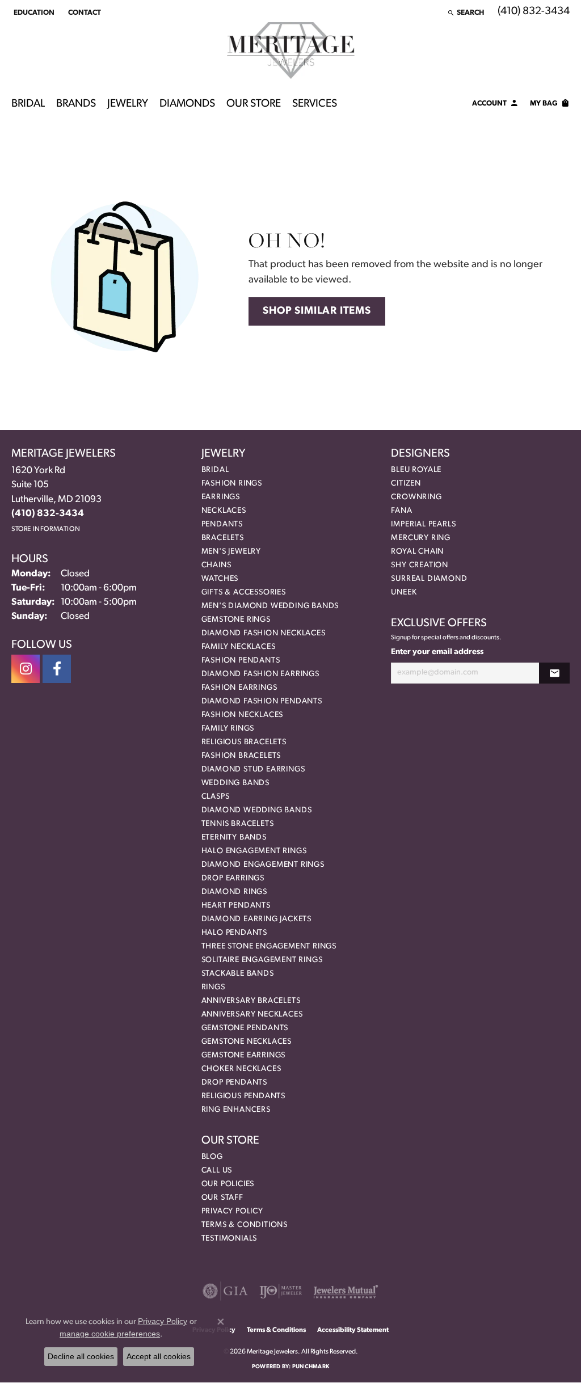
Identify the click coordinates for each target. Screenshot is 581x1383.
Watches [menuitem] (220, 579)
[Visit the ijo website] (280, 1291)
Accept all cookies (159, 1356)
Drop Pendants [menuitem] (234, 1082)
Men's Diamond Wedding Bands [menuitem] (270, 606)
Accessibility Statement (353, 1330)
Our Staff (222, 1198)
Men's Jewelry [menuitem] (231, 551)
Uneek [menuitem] (403, 592)
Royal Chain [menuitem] (417, 551)
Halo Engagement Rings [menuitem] (254, 851)
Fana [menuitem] (401, 511)
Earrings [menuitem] (220, 497)
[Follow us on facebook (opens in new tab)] (57, 669)
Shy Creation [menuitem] (419, 565)
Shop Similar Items (317, 311)
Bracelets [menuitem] (222, 538)
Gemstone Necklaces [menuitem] (246, 1042)
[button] (32, 12)
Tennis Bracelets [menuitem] (237, 824)
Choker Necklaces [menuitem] (241, 1069)
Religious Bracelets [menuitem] (244, 742)
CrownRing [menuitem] (416, 497)
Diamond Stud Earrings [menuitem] (253, 769)
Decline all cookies (81, 1356)
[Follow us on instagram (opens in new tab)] (25, 669)
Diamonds (187, 104)
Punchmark (310, 1367)
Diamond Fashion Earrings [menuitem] (260, 674)
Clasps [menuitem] (215, 796)
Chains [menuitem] (216, 565)
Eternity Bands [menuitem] (234, 837)
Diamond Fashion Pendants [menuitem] (261, 701)
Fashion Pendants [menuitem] (240, 660)
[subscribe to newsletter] (554, 673)
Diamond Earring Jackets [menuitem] (256, 919)
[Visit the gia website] (225, 1291)
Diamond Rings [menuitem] (234, 892)
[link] (83, 12)
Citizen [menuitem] (406, 483)
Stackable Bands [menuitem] (237, 973)
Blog (212, 1157)
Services (314, 104)
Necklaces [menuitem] (223, 511)
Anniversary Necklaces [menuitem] (252, 1014)
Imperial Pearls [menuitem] (423, 524)
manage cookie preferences (110, 1333)
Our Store (253, 104)
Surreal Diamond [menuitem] (429, 579)
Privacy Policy (232, 1211)
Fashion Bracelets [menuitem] (241, 756)
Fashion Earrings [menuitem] (239, 688)
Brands (76, 104)
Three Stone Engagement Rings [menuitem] (268, 946)
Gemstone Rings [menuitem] (236, 619)
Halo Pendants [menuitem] (234, 933)
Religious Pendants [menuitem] (243, 1096)
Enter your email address (437, 652)
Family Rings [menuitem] (228, 728)
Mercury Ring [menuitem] (421, 538)
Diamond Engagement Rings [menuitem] (263, 865)
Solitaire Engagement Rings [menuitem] (262, 960)
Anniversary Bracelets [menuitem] (251, 1001)
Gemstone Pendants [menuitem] (245, 1028)
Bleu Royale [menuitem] (416, 470)
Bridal (28, 104)
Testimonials (229, 1238)
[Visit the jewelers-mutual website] (345, 1291)
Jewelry (127, 104)
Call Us (217, 1170)
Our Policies (228, 1184)
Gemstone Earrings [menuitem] (243, 1055)
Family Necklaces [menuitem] (238, 647)
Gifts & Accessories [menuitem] (243, 592)
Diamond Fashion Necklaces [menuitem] (263, 633)
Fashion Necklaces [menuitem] (242, 715)
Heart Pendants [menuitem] (236, 905)
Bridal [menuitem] (215, 470)
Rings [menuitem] (213, 987)
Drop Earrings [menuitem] (232, 878)
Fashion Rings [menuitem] (231, 483)
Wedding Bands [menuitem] (235, 783)
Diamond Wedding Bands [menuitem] (256, 810)
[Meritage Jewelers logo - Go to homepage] (291, 50)
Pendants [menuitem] (222, 524)
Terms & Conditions (244, 1225)
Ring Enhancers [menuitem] (236, 1110)
